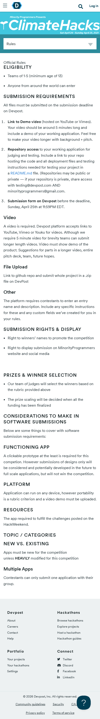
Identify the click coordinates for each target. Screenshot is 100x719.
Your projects (16, 659)
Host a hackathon (68, 633)
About (11, 620)
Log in (93, 6)
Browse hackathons (70, 620)
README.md (21, 173)
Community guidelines (30, 704)
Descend (90, 45)
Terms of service (63, 713)
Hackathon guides (69, 638)
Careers (12, 627)
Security (58, 704)
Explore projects (68, 627)
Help (10, 638)
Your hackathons (18, 665)
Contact (12, 633)
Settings (12, 671)
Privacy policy (35, 713)
